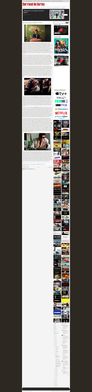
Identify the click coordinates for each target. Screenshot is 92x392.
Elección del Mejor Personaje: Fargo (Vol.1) (57, 357)
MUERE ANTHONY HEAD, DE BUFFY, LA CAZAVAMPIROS (65, 347)
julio (56, 354)
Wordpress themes (30, 391)
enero (56, 376)
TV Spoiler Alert (65, 341)
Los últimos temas (57, 359)
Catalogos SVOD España (35, 7)
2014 (55, 345)
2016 (55, 342)
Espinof (64, 335)
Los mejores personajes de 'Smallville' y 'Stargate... (58, 363)
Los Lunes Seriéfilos (65, 361)
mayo (56, 370)
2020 (55, 336)
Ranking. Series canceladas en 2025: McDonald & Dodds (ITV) (66, 358)
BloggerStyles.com (66, 391)
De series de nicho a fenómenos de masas (32, 22)
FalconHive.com (57, 391)
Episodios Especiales (56, 7)
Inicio (38, 167)
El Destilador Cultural (65, 350)
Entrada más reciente (26, 167)
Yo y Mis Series (62, 7)
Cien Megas (64, 371)
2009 (55, 384)
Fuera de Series (65, 330)
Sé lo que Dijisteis (43, 7)
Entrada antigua (50, 167)
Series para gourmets (65, 325)
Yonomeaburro (65, 356)
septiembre (56, 351)
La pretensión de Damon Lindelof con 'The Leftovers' (58, 366)
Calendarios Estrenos (26, 7)
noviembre (56, 348)
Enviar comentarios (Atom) (29, 168)
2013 (55, 378)
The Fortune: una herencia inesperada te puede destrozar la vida (66, 327)
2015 (55, 344)
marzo (56, 373)
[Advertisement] (58, 4)
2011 (55, 381)
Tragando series (65, 345)
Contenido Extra (49, 7)
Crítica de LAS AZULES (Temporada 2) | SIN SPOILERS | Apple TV (65, 332)
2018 (55, 339)
